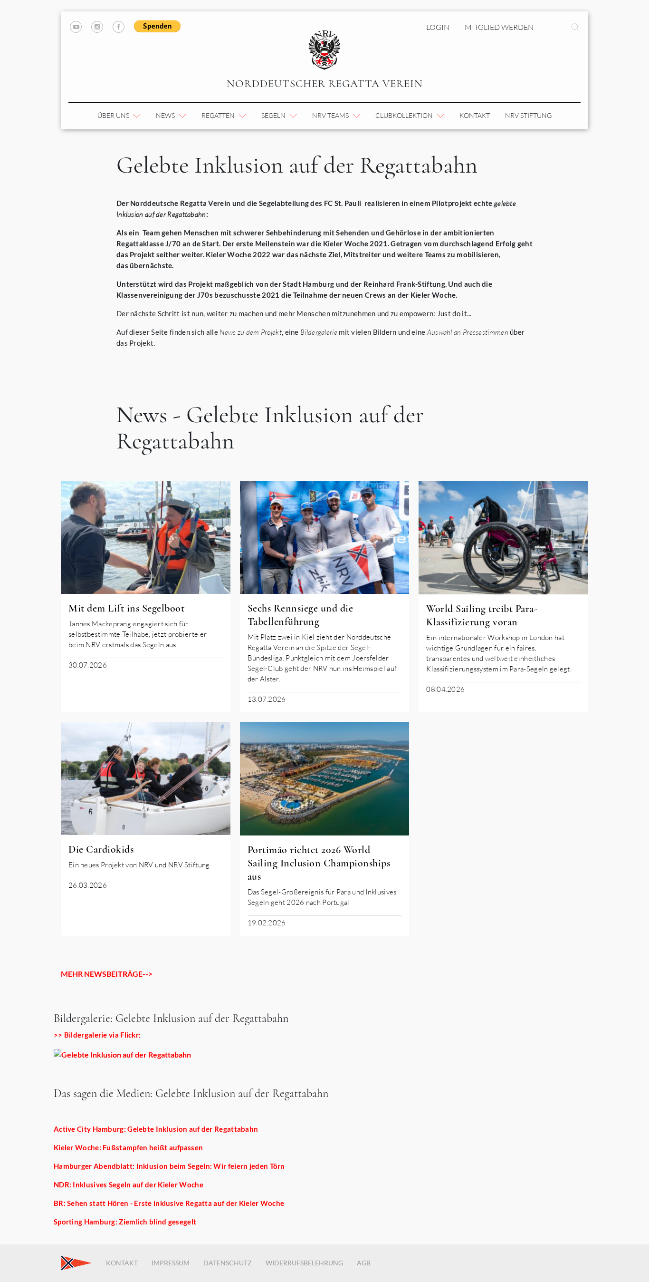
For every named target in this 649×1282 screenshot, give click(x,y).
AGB (364, 1263)
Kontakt (474, 115)
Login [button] (437, 27)
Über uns (114, 115)
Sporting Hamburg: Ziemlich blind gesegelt (125, 1221)
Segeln (274, 115)
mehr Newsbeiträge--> (107, 973)
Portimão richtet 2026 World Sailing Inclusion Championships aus (319, 863)
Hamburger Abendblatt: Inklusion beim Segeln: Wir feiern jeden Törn (169, 1166)
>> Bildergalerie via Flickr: (97, 1034)
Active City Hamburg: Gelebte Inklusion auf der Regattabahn (156, 1129)
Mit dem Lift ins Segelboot (126, 608)
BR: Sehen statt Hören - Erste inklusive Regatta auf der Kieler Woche (169, 1203)
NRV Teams (331, 115)
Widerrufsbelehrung (304, 1263)
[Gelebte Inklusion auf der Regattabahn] (122, 1053)
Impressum (171, 1263)
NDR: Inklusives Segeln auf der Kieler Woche (128, 1184)
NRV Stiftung (528, 115)
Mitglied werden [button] (499, 27)
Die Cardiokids (101, 849)
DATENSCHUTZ (227, 1263)
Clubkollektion (404, 115)
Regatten (218, 115)
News (166, 115)
